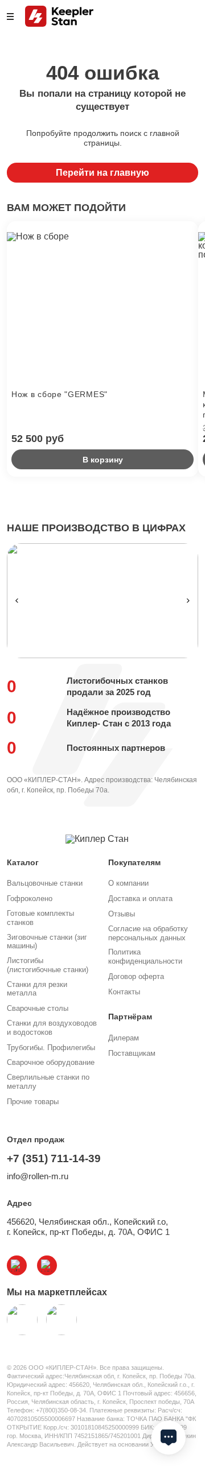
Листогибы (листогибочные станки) (47, 965)
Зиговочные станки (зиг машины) (47, 942)
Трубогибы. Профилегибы (51, 1047)
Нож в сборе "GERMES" (59, 394)
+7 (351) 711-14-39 (54, 1158)
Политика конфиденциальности (145, 956)
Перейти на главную (102, 172)
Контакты (124, 992)
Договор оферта (136, 976)
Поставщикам (131, 1053)
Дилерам (123, 1038)
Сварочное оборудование (51, 1062)
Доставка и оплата (140, 898)
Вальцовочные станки (45, 883)
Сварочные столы (37, 1008)
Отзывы (121, 914)
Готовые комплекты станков (40, 918)
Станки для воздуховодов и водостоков (52, 1027)
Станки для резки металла (37, 989)
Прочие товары (33, 1101)
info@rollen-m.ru (37, 1176)
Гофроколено (29, 898)
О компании (128, 883)
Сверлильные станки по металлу (48, 1081)
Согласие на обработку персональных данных (148, 933)
